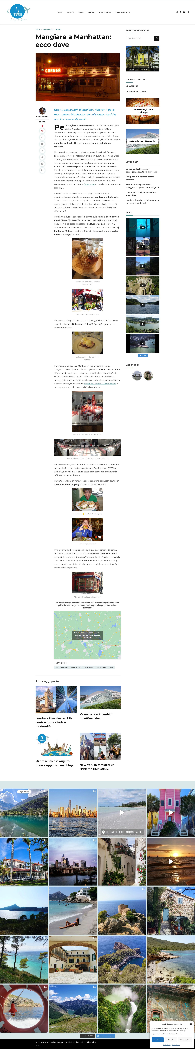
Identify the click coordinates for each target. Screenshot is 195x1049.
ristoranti (102, 667)
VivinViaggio (42, 116)
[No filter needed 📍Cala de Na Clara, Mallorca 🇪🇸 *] (24, 960)
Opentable (89, 184)
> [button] (156, 58)
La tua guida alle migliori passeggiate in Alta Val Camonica (141, 170)
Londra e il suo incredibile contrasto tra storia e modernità (54, 722)
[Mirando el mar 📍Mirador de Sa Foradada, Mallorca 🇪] (122, 960)
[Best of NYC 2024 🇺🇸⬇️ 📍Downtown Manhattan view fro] (73, 813)
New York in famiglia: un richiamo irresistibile (141, 193)
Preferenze (185, 1040)
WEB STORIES (105, 12)
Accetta (158, 1040)
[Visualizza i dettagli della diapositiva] (142, 58)
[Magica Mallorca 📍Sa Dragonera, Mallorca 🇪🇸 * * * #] (24, 911)
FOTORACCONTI (123, 12)
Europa (70, 12)
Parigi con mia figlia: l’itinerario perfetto (140, 178)
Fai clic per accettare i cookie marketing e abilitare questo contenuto (87, 635)
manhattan (76, 667)
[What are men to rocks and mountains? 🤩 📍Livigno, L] (73, 1009)
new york (89, 667)
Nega (170, 1040)
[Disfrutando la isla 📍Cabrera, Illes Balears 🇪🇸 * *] (24, 1009)
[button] (191, 1024)
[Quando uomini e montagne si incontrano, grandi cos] (122, 1009)
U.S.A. (81, 12)
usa (111, 667)
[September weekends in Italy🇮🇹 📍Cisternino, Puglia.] (122, 862)
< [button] (128, 58)
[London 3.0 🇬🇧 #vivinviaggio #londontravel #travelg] (73, 862)
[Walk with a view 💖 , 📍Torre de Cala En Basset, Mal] (122, 911)
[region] (142, 58)
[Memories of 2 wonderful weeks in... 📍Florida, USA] (122, 813)
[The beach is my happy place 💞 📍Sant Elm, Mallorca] (73, 911)
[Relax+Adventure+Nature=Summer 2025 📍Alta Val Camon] (24, 813)
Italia (59, 12)
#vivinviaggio (62, 667)
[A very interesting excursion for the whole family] (73, 960)
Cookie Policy (167, 1045)
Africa (91, 12)
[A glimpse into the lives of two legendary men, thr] (24, 862)
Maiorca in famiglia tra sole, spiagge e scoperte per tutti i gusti (142, 185)
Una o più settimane (52, 29)
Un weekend (132, 86)
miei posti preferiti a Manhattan (100, 383)
